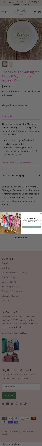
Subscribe (31, 227)
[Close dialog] (41, 213)
